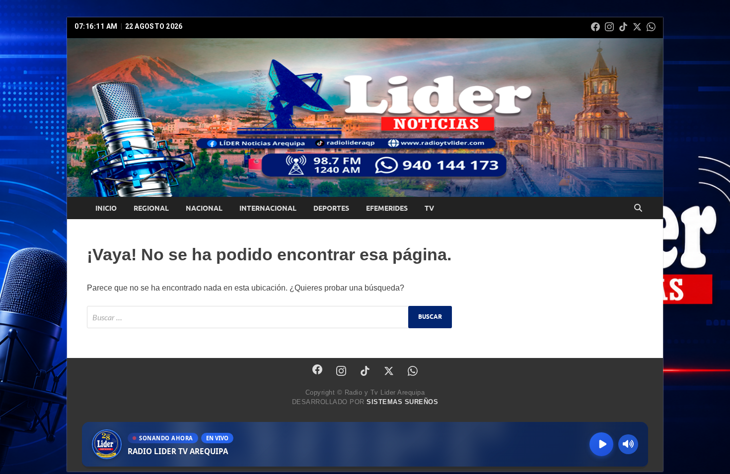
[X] (637, 26)
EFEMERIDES (387, 208)
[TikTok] (623, 26)
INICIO (106, 208)
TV (429, 208)
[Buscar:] (269, 317)
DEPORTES (331, 208)
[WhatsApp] (651, 26)
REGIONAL (151, 208)
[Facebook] (595, 26)
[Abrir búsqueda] (638, 208)
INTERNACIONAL (267, 208)
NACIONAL (204, 208)
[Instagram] (609, 26)
